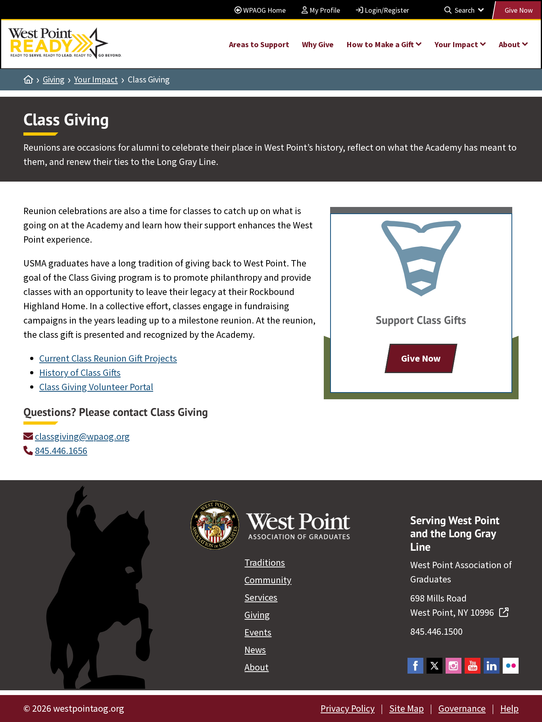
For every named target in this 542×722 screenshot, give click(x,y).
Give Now (519, 10)
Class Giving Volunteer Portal (96, 387)
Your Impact (96, 79)
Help (509, 708)
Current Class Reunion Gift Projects (108, 358)
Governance (462, 708)
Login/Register (386, 10)
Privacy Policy (348, 708)
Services (260, 597)
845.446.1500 (436, 631)
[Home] (28, 79)
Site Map (406, 708)
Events (257, 632)
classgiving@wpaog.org (82, 436)
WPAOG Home (264, 10)
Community (267, 580)
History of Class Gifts (80, 372)
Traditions (264, 562)
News (255, 649)
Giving (53, 79)
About (256, 667)
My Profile (324, 10)
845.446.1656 (61, 450)
